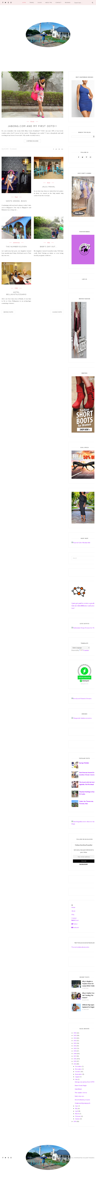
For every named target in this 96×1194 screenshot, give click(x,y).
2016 (75, 1059)
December (78, 1066)
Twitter (75, 924)
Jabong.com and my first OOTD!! (32, 126)
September (78, 1074)
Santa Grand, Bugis (16, 201)
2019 (75, 1051)
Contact (58, 2)
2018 (75, 1053)
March (77, 1113)
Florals (32, 121)
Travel (32, 2)
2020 (75, 1048)
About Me (48, 2)
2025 (75, 1035)
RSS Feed (75, 920)
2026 (75, 1033)
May (76, 1108)
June (76, 1106)
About (73, 911)
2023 (75, 1040)
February (78, 1116)
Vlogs (40, 2)
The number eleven (16, 247)
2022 (75, 1043)
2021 (75, 1046)
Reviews (67, 2)
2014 (75, 1064)
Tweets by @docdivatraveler (80, 947)
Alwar (48, 183)
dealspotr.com (84, 683)
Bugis (16, 197)
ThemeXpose (69, 1158)
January (77, 1119)
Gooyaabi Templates (88, 1158)
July (76, 1079)
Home (24, 2)
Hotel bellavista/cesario (16, 293)
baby (48, 242)
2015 (75, 1061)
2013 (75, 1121)
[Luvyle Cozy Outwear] (79, 358)
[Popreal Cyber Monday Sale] (81, 542)
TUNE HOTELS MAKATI (82, 1103)
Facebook (76, 927)
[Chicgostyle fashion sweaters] (82, 718)
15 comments (13, 149)
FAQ (73, 914)
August (77, 1077)
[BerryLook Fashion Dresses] (81, 698)
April (76, 1111)
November (78, 1069)
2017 (75, 1056)
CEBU (16, 288)
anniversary (16, 242)
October (77, 1071)
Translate (86, 650)
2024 (75, 1038)
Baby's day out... (48, 247)
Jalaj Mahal (48, 187)
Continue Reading (32, 141)
